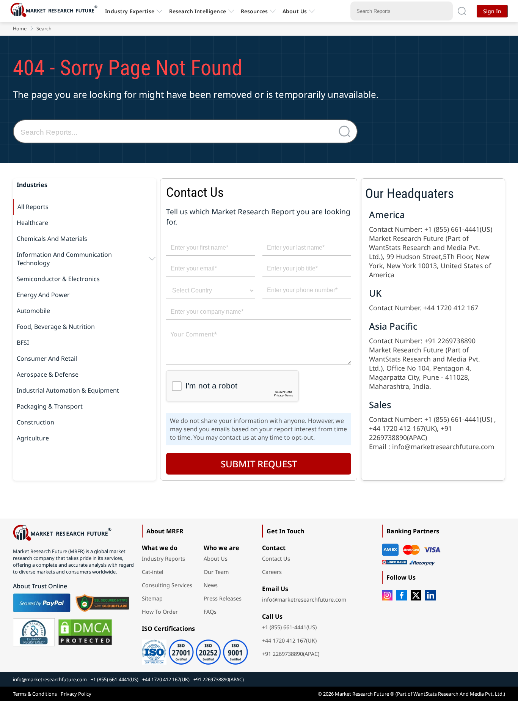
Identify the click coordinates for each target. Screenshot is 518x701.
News (211, 585)
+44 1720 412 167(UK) (289, 640)
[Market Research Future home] (55, 11)
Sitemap (152, 598)
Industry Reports (163, 558)
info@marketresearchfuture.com (304, 599)
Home (20, 28)
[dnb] (34, 632)
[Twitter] (416, 595)
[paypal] (42, 602)
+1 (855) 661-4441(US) (289, 627)
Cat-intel (152, 571)
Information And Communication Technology (64, 258)
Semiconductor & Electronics (58, 279)
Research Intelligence (197, 11)
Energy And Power (43, 295)
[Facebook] (401, 595)
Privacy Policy (76, 693)
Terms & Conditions (35, 693)
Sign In (492, 11)
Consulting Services (167, 585)
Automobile (33, 310)
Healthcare (32, 222)
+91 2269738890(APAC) (290, 653)
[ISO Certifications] (195, 649)
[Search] (461, 11)
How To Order (160, 611)
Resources (254, 11)
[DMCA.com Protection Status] (85, 632)
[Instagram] (387, 595)
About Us (295, 11)
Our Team (216, 571)
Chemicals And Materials (52, 238)
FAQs (210, 611)
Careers (272, 571)
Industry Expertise (129, 11)
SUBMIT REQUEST (259, 463)
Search (44, 28)
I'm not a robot (211, 385)
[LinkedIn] (430, 595)
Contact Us (276, 558)
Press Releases (223, 598)
